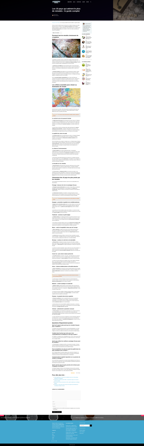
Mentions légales (82, 430)
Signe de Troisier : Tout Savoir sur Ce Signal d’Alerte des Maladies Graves (88, 47)
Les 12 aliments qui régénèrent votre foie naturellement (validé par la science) (88, 417)
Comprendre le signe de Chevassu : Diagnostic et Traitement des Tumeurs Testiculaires (89, 52)
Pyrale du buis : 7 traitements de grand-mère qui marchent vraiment (88, 65)
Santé (83, 1)
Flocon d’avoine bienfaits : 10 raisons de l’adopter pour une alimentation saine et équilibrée (89, 56)
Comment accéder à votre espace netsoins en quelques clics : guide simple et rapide (89, 37)
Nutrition (79, 1)
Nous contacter (82, 431)
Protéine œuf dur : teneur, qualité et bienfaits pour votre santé (89, 75)
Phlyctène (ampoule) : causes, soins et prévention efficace (88, 79)
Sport (87, 1)
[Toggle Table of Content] (60, 32)
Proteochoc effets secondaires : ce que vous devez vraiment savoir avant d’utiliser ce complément (89, 70)
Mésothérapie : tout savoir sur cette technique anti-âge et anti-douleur (88, 83)
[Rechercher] (91, 425)
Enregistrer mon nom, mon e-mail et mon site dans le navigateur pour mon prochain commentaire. (66, 409)
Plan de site (81, 433)
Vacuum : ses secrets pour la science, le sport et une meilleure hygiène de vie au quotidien (89, 42)
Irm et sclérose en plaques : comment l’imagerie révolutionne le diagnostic (15, 417)
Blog (74, 1)
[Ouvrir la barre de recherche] (91, 2)
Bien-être (70, 1)
